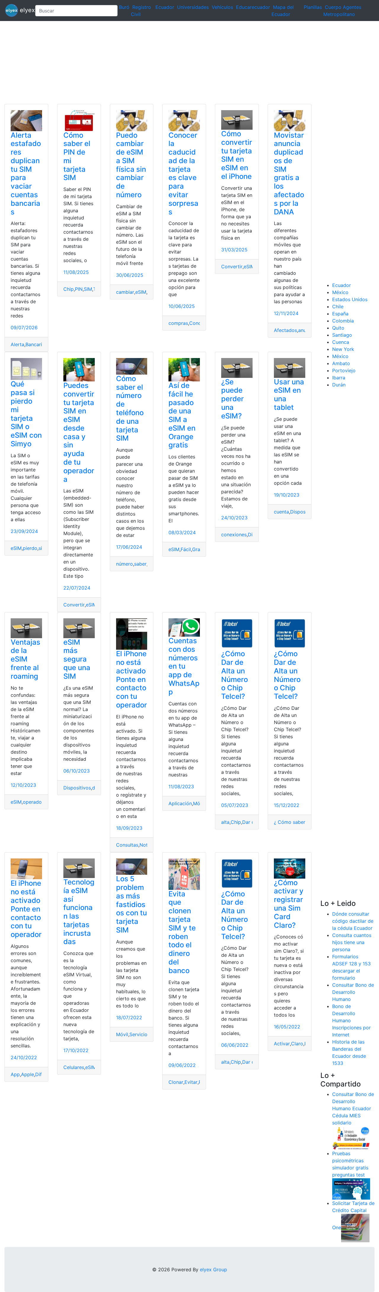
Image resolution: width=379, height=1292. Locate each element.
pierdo (30, 548)
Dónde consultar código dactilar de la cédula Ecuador (352, 921)
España (340, 314)
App (15, 1074)
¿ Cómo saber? (291, 822)
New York (343, 349)
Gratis (198, 549)
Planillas (313, 7)
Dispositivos (304, 512)
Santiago (342, 335)
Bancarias (36, 344)
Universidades (193, 7)
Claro (297, 1044)
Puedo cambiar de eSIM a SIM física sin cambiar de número (131, 165)
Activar (282, 1044)
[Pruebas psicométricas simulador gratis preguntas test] (351, 1189)
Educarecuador (253, 7)
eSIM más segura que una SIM (76, 659)
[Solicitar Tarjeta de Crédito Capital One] (355, 1228)
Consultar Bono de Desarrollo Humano (353, 992)
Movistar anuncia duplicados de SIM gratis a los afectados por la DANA (289, 173)
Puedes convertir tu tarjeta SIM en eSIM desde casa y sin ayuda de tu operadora (78, 432)
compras (178, 323)
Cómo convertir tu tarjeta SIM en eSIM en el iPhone (236, 155)
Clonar (175, 1082)
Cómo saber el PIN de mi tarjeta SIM (76, 156)
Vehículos (222, 7)
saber (140, 564)
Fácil (186, 549)
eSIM (140, 292)
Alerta (17, 344)
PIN (79, 289)
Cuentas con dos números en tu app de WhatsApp (184, 666)
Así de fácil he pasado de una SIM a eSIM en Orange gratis (181, 415)
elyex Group (213, 1269)
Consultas (127, 845)
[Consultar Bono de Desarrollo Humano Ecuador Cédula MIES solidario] (351, 1138)
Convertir (232, 266)
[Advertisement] (177, 62)
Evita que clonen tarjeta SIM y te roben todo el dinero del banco (182, 932)
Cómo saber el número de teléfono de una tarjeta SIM (130, 408)
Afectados (285, 330)
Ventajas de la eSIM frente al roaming (25, 659)
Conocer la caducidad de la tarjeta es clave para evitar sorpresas (183, 173)
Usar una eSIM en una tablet (289, 395)
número (124, 564)
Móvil (199, 803)
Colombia (343, 321)
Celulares (73, 1067)
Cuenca (340, 342)
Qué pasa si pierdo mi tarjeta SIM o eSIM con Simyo (26, 414)
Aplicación (180, 803)
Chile (337, 306)
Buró (124, 7)
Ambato (341, 363)
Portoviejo (344, 370)
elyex (24, 10)
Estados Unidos (349, 299)
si (40, 548)
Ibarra (338, 378)
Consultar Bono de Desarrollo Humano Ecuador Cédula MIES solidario (353, 1108)
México (340, 292)
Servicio (138, 1034)
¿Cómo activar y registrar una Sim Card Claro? (288, 904)
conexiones (234, 534)
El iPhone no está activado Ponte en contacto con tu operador (131, 679)
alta (225, 822)
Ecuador (164, 7)
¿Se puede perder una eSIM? (232, 399)
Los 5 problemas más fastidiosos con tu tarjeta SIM (131, 904)
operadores (36, 802)
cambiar (125, 292)
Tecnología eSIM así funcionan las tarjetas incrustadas (78, 912)
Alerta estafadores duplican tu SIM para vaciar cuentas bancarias (26, 173)
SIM (88, 289)
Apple (27, 1074)
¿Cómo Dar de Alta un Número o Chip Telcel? (234, 675)
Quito (338, 328)
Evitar (190, 1082)
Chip (68, 289)
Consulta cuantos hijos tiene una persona (351, 942)
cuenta (281, 512)
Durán (339, 385)
